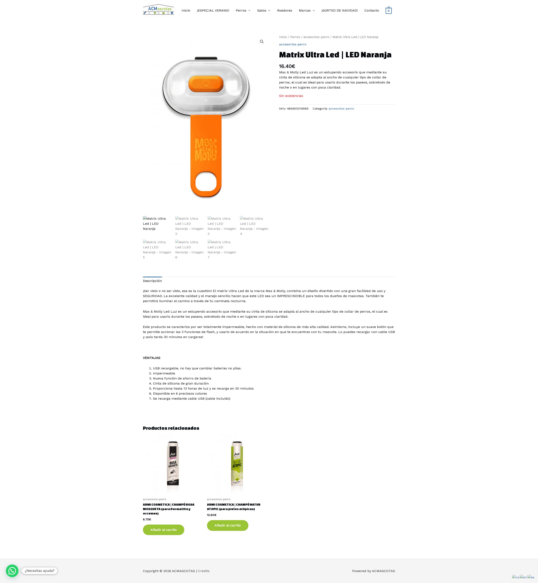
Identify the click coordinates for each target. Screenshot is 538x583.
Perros (241, 10)
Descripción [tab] (152, 281)
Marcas (305, 10)
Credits (204, 571)
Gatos (261, 10)
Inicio (186, 10)
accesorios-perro (316, 37)
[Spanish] (531, 577)
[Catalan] (516, 577)
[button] (262, 41)
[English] (523, 577)
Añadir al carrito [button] (163, 530)
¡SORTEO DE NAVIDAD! (340, 10)
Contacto (371, 10)
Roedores (284, 10)
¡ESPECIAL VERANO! (213, 10)
